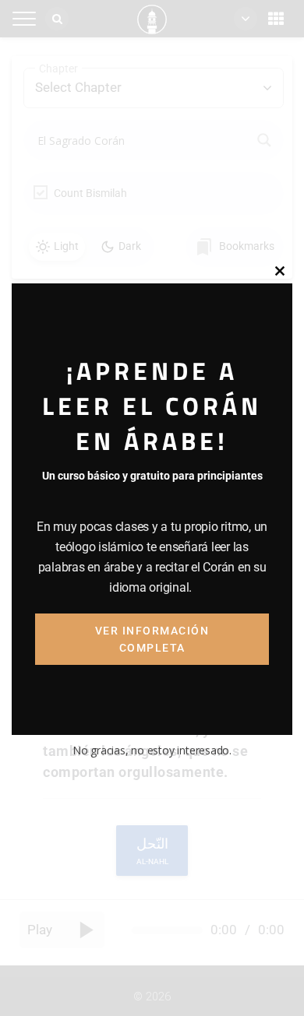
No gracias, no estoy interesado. (152, 750)
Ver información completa (152, 639)
